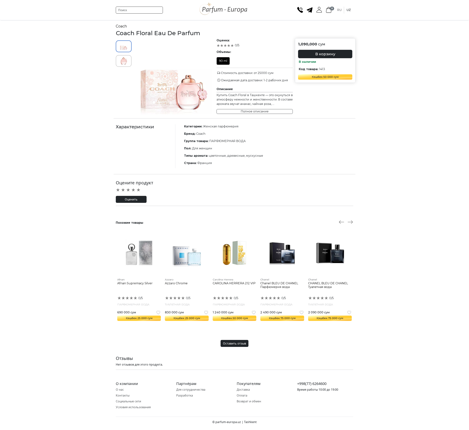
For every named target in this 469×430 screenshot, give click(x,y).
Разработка (184, 395)
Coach (121, 26)
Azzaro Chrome (176, 283)
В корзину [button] (325, 54)
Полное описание (255, 111)
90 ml (223, 61)
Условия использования (133, 407)
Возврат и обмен (249, 401)
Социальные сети (128, 401)
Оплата (242, 395)
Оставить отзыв (234, 343)
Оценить (131, 199)
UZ (348, 10)
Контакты (123, 395)
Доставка (243, 390)
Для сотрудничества (190, 390)
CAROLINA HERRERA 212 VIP (234, 283)
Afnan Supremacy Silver (135, 283)
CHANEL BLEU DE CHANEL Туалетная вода (328, 285)
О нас (120, 390)
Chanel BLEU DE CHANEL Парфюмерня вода (279, 285)
